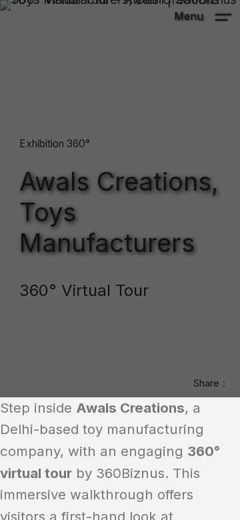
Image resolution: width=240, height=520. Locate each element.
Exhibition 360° (54, 143)
